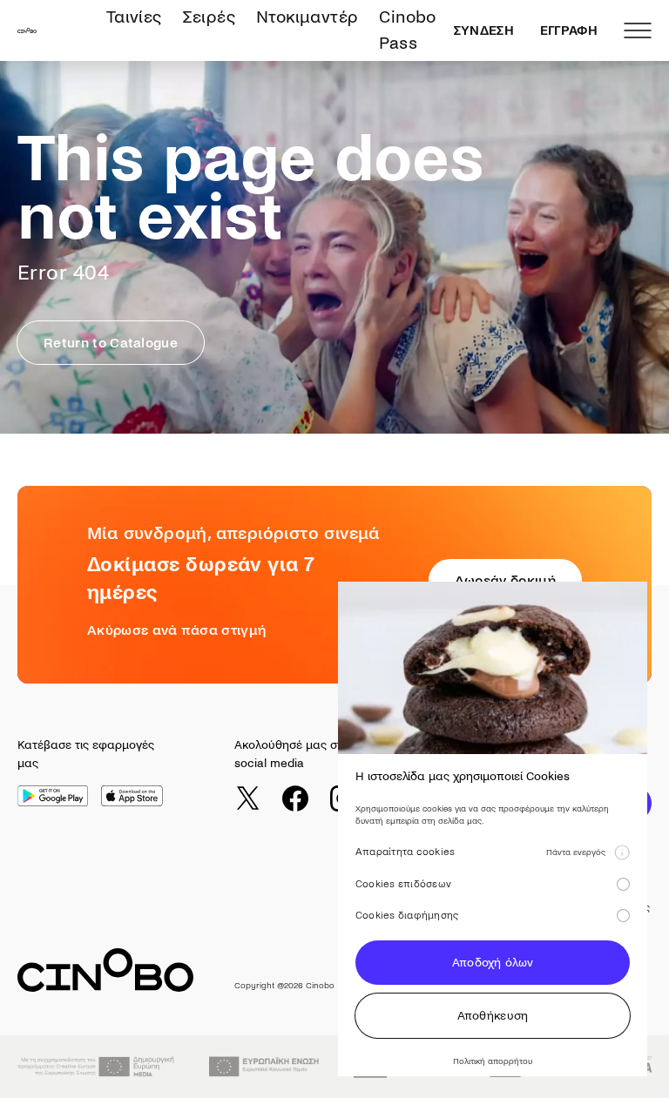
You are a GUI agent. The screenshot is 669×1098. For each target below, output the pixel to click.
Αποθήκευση (493, 1015)
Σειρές (209, 17)
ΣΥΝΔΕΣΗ (484, 30)
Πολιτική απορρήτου (492, 1061)
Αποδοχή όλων (492, 962)
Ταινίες (134, 17)
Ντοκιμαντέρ (307, 17)
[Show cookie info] (622, 852)
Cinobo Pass (407, 30)
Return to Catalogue (111, 342)
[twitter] (247, 798)
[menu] (638, 30)
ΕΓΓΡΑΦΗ (569, 30)
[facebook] (295, 798)
